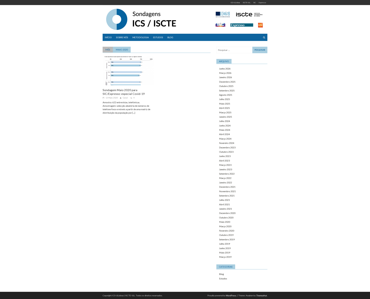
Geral (125, 97)
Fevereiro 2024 (226, 143)
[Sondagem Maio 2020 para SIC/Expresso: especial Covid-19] (128, 70)
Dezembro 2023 (227, 147)
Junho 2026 (225, 68)
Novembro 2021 (227, 191)
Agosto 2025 (225, 94)
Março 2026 (225, 73)
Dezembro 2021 (227, 186)
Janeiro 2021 (225, 208)
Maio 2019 (224, 252)
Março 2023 (225, 164)
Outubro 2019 (226, 235)
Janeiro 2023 (225, 169)
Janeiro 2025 (225, 116)
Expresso (262, 2)
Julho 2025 (224, 99)
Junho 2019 (225, 248)
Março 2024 (225, 138)
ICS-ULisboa (235, 2)
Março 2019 (225, 256)
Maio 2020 (224, 221)
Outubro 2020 (226, 217)
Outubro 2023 (226, 151)
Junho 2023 (225, 156)
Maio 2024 (224, 129)
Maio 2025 (224, 103)
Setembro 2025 (227, 90)
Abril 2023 (224, 160)
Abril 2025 (224, 108)
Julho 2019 (224, 243)
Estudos (158, 37)
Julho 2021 (224, 200)
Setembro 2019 (227, 239)
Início (108, 37)
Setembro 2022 (227, 173)
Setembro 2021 (227, 195)
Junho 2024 (225, 125)
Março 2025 (225, 112)
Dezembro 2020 (227, 213)
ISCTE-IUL (246, 2)
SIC (254, 2)
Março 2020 (225, 226)
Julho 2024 (224, 121)
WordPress (231, 295)
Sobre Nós (122, 37)
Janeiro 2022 (225, 182)
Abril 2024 (224, 134)
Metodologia (140, 37)
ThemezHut (261, 295)
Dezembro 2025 (227, 81)
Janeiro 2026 (225, 77)
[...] (133, 112)
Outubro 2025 (226, 86)
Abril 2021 (224, 204)
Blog (170, 37)
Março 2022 (225, 178)
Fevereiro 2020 (226, 230)
